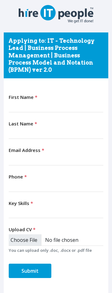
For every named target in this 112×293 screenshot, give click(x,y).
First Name (23, 97)
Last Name (23, 123)
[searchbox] (12, 212)
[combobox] (56, 212)
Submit (30, 270)
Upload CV (22, 229)
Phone (18, 176)
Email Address (26, 150)
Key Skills (21, 203)
